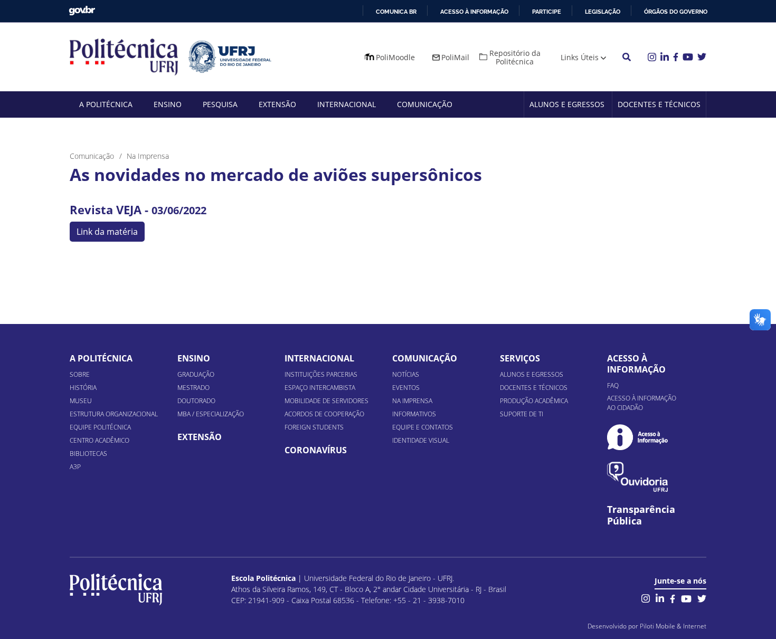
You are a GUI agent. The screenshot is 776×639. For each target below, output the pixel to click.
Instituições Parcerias (321, 374)
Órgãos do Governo (675, 11)
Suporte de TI (521, 413)
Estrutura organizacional (114, 413)
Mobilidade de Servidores (326, 400)
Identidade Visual (420, 440)
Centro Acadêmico (99, 440)
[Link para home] (116, 589)
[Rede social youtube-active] (686, 597)
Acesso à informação (474, 11)
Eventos (406, 387)
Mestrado (193, 387)
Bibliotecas (88, 453)
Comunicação (424, 104)
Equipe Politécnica (100, 427)
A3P (75, 466)
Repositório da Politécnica (515, 57)
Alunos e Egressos (566, 104)
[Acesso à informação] (637, 437)
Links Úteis (580, 57)
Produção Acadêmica (534, 400)
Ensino (168, 104)
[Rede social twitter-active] (701, 597)
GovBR (82, 11)
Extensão (277, 104)
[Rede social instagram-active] (645, 597)
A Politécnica (106, 104)
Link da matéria (107, 231)
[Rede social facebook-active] (672, 597)
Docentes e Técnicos (659, 104)
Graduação (195, 374)
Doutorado (196, 400)
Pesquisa (220, 104)
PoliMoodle (395, 57)
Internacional (346, 104)
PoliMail (455, 57)
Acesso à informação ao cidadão (641, 403)
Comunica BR (396, 11)
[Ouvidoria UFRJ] (637, 477)
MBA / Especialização (210, 413)
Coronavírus (316, 450)
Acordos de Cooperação (324, 413)
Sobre (80, 374)
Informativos (414, 413)
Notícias (405, 374)
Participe (546, 11)
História (83, 387)
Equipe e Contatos (422, 427)
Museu (81, 400)
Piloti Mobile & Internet (673, 626)
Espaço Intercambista (320, 387)
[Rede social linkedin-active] (660, 597)
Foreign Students (314, 427)
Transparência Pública (641, 515)
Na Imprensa (412, 400)
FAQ (613, 385)
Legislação (602, 11)
